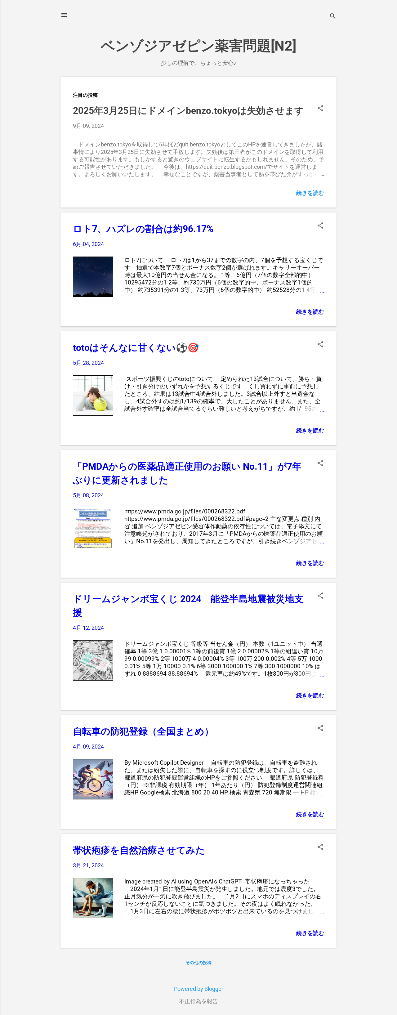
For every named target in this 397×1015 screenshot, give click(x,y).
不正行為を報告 (198, 1001)
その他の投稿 (198, 962)
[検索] (333, 16)
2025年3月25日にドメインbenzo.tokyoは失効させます (188, 110)
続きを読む (310, 193)
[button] (320, 109)
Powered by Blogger (198, 989)
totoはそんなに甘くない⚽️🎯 (136, 347)
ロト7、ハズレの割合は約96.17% (143, 228)
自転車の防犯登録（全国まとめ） (143, 731)
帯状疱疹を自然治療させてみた (139, 850)
